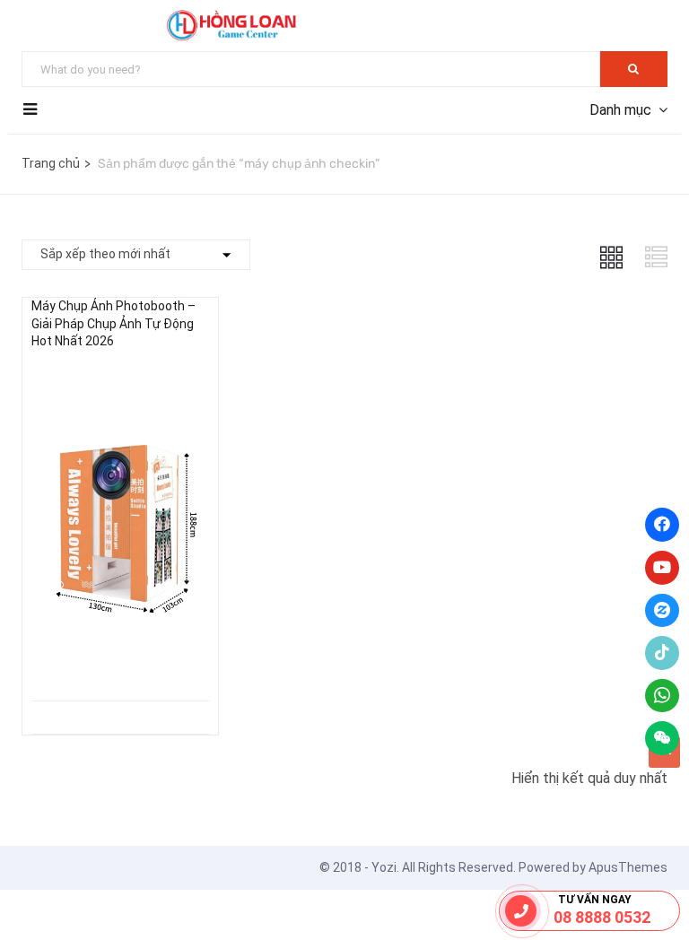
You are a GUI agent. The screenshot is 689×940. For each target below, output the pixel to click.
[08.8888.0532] (521, 911)
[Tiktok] (662, 653)
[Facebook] (662, 524)
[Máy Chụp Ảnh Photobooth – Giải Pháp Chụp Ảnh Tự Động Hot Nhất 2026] (120, 379)
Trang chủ (51, 163)
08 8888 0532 (602, 917)
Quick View (120, 655)
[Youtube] (662, 567)
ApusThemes (628, 867)
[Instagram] (662, 610)
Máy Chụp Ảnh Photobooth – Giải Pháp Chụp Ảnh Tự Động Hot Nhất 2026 (113, 323)
